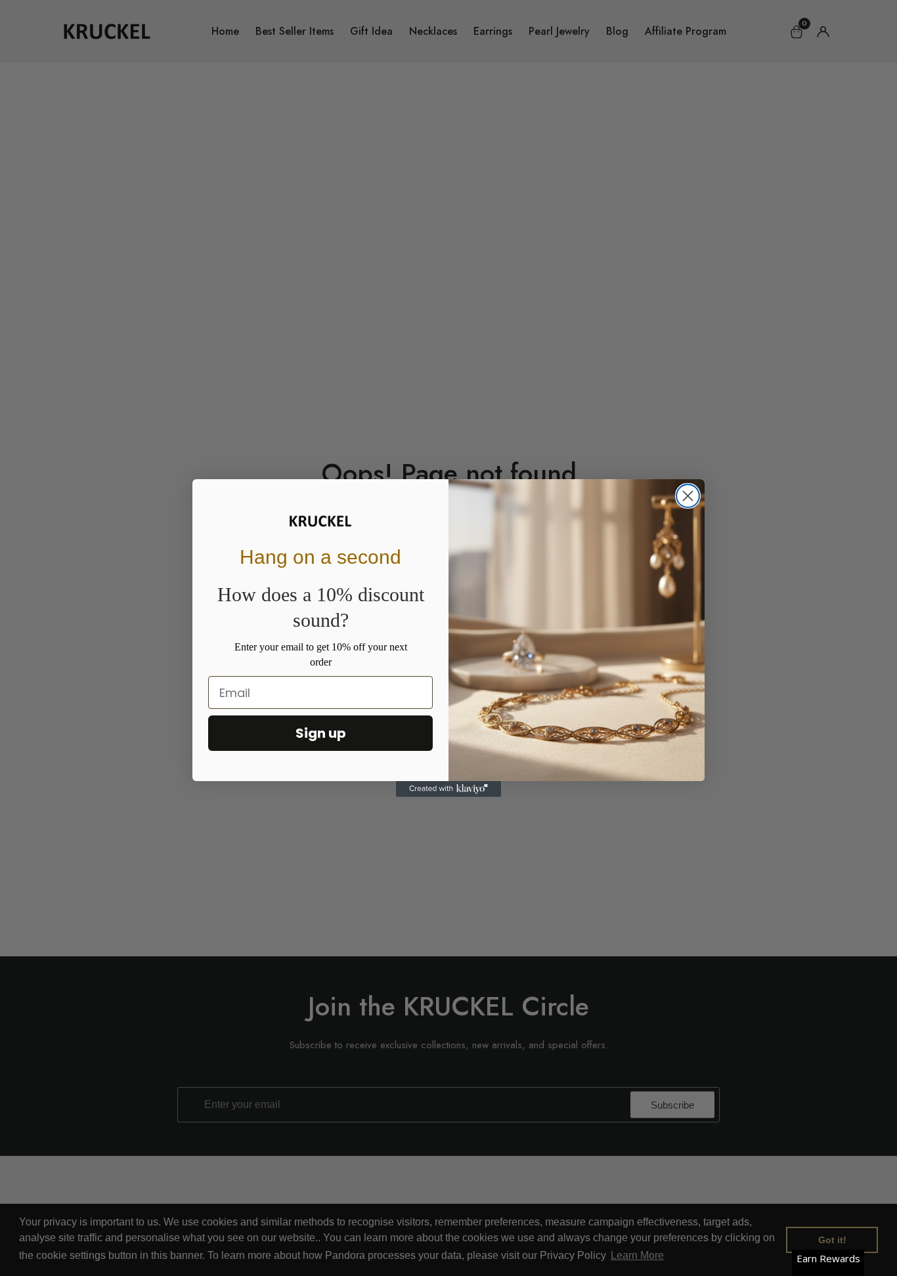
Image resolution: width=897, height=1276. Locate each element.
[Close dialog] (687, 495)
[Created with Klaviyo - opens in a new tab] (448, 789)
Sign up (320, 733)
